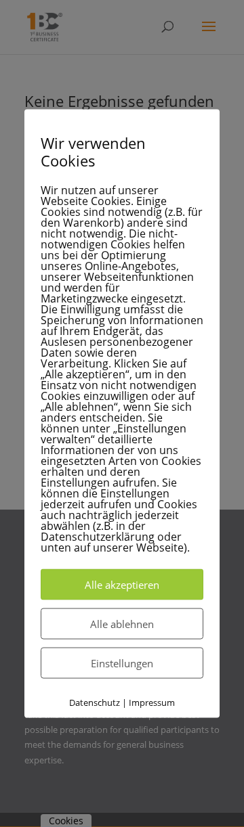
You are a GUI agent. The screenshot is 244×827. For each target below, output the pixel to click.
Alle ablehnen (122, 623)
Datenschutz (94, 702)
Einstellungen (122, 662)
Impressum (152, 702)
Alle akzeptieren (122, 584)
